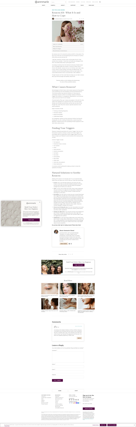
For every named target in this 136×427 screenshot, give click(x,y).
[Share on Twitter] (81, 19)
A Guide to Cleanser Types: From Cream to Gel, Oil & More (49, 311)
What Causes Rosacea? (57, 46)
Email (53, 369)
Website (54, 374)
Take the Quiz (79, 265)
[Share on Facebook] (80, 19)
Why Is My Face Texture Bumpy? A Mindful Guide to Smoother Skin (67, 296)
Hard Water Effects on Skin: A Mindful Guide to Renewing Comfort (67, 311)
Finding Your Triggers (57, 48)
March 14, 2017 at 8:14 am (78, 326)
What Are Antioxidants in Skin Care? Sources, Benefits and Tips (49, 296)
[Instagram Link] (71, 243)
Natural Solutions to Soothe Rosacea (60, 50)
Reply (79, 338)
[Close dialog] (40, 202)
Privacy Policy (87, 418)
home (59, 390)
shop (76, 390)
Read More (64, 243)
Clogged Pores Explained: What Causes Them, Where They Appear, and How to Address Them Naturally (86, 311)
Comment (54, 350)
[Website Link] (69, 243)
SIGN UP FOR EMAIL (89, 408)
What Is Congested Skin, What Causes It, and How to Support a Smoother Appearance (86, 296)
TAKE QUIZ (31, 219)
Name (53, 364)
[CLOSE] (134, 425)
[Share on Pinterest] (83, 19)
